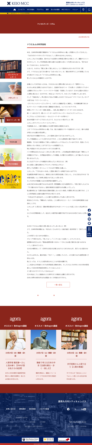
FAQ (11, 422)
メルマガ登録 (44, 409)
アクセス (9, 417)
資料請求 (89, 229)
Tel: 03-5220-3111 (77, 421)
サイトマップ (39, 417)
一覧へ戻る (58, 285)
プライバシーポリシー (13, 426)
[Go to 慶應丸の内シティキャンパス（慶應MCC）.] (7, 13)
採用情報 (32, 422)
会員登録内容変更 (21, 417)
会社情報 (42, 422)
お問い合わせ (89, 234)
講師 (47, 9)
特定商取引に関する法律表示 (34, 426)
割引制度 (32, 409)
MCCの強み (30, 9)
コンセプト (21, 9)
